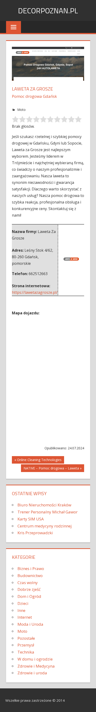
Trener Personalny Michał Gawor (47, 512)
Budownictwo (30, 575)
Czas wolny (27, 582)
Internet (24, 617)
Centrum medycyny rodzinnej (44, 526)
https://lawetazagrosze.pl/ (35, 292)
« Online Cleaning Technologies (38, 460)
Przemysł (25, 645)
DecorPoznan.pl (48, 10)
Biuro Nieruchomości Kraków (44, 505)
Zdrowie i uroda (32, 673)
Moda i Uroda (30, 624)
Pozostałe (26, 638)
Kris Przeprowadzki (35, 532)
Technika (25, 652)
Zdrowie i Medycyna (36, 666)
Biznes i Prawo (30, 568)
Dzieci (22, 603)
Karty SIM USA (30, 519)
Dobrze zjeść (29, 589)
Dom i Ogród (29, 596)
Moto (21, 109)
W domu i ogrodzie (35, 659)
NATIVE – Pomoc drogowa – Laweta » (53, 468)
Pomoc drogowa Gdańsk (34, 96)
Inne (21, 610)
